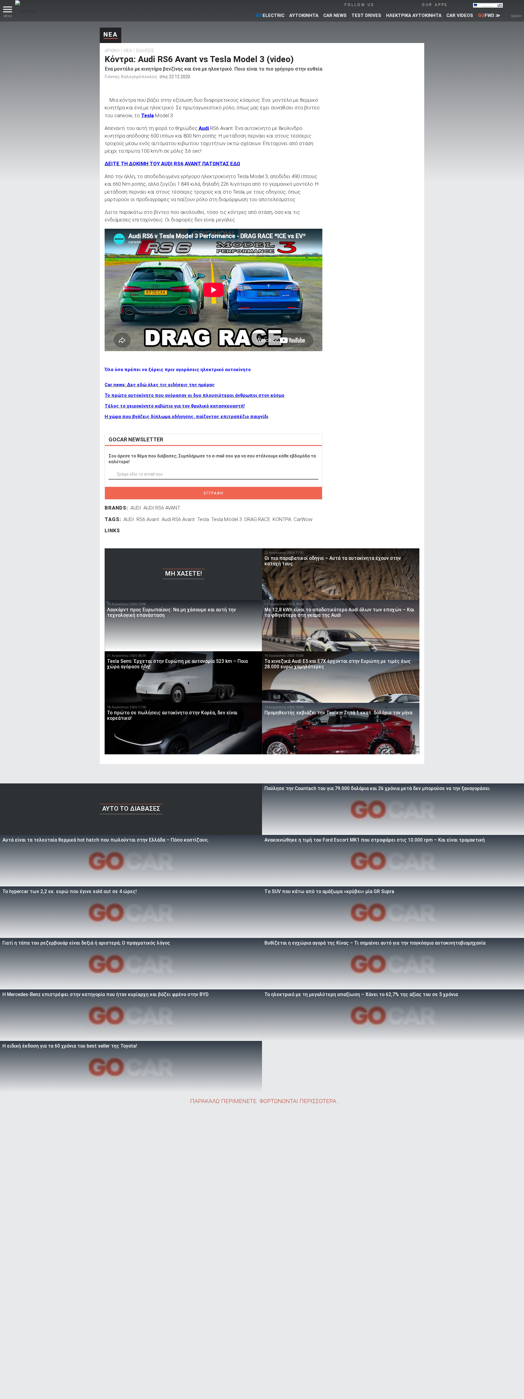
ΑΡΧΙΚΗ (112, 50)
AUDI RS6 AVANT (161, 508)
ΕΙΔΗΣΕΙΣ (145, 50)
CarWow (303, 519)
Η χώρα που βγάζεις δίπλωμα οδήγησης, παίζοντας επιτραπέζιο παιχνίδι (186, 416)
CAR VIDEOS (459, 15)
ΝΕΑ (110, 34)
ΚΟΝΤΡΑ (282, 519)
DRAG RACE (257, 519)
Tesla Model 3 (226, 519)
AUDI (135, 508)
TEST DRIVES (366, 15)
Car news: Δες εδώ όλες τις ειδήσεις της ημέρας (160, 384)
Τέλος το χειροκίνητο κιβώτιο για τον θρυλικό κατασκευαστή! (175, 406)
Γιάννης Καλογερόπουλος (131, 76)
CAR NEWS (335, 15)
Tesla (203, 519)
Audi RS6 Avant (178, 519)
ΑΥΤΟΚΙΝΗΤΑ (303, 15)
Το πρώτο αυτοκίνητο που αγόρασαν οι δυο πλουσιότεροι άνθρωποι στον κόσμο (194, 395)
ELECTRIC (270, 15)
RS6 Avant (147, 519)
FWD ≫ (489, 15)
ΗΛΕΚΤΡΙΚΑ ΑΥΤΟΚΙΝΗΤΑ (414, 15)
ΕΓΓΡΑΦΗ (213, 493)
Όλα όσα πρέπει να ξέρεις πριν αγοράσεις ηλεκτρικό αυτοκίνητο (178, 369)
